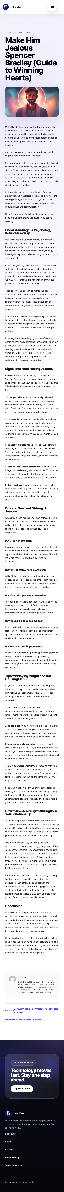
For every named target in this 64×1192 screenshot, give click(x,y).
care (35, 170)
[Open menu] (52, 7)
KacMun (16, 6)
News (27, 32)
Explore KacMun (22, 1088)
